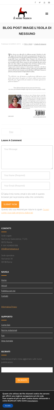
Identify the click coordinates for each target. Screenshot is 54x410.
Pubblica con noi (8, 291)
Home (4, 280)
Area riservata (7, 340)
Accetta (7, 406)
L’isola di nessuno (40, 44)
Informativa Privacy (9, 306)
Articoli (4, 285)
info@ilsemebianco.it (10, 249)
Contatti (4, 296)
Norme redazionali (9, 330)
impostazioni (32, 401)
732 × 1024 (28, 44)
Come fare (5, 325)
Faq (2, 335)
